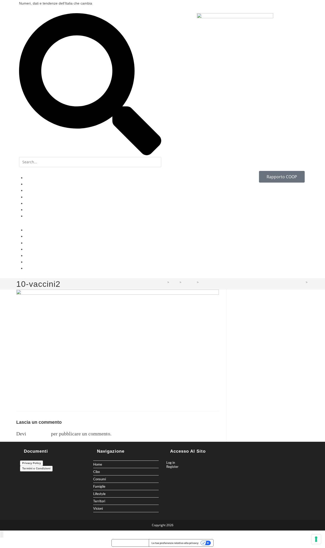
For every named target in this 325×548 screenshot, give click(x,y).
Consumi (32, 190)
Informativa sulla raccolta (130, 542)
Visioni (31, 216)
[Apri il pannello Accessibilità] (2, 534)
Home (30, 177)
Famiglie (32, 197)
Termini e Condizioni (36, 468)
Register (172, 467)
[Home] (164, 282)
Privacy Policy (31, 463)
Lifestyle (32, 203)
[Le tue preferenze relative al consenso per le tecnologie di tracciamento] (316, 539)
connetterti (38, 433)
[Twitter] (186, 5)
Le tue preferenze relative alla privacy (175, 542)
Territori (32, 209)
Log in (170, 463)
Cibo (29, 184)
